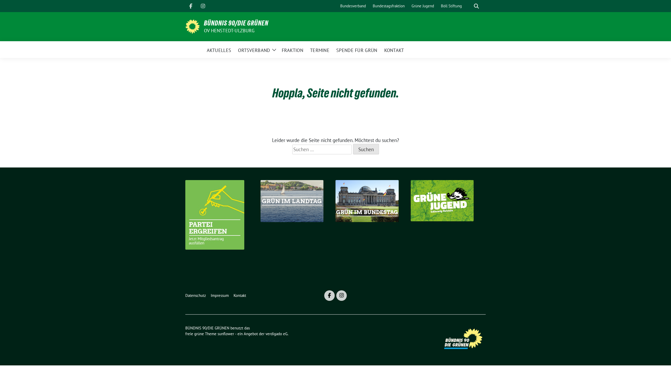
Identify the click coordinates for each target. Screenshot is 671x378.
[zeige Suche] (476, 6)
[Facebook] (191, 6)
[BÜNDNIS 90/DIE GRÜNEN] (192, 26)
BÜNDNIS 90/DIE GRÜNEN (236, 23)
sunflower (226, 333)
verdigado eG (277, 333)
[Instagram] (203, 6)
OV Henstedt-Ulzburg (229, 31)
